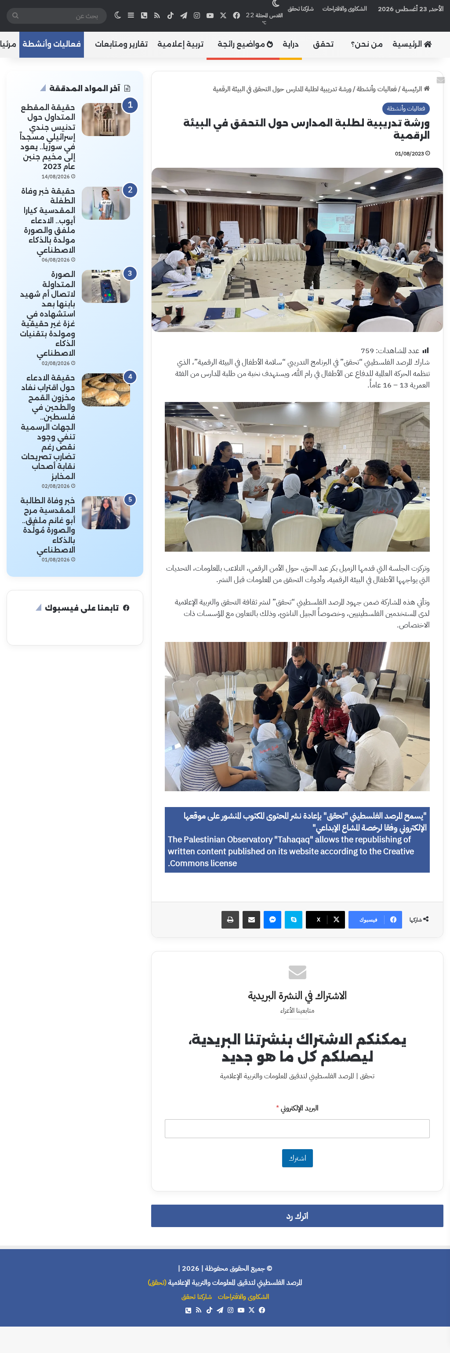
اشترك (297, 1158)
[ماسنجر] (272, 920)
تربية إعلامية (180, 44)
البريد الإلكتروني (297, 1108)
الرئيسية (408, 44)
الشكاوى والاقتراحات (345, 8)
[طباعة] (230, 920)
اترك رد (297, 1215)
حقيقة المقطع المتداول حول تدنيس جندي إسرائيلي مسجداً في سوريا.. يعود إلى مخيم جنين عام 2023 (47, 137)
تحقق (323, 44)
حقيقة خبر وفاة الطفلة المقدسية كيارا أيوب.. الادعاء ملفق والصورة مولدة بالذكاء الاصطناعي (48, 220)
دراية (291, 44)
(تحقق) (157, 1282)
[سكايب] (293, 920)
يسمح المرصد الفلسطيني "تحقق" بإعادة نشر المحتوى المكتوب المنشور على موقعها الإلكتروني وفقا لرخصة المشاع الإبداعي (305, 822)
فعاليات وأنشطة (51, 44)
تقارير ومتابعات (121, 44)
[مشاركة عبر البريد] (251, 920)
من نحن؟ (367, 44)
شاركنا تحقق (301, 8)
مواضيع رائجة (242, 44)
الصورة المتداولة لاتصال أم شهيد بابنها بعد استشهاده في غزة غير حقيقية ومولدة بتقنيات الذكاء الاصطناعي (47, 314)
